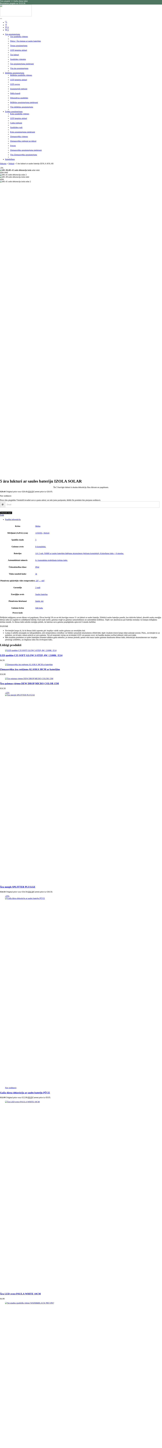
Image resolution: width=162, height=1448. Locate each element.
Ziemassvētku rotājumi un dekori (23, 141)
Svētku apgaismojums (14, 111)
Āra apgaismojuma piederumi (22, 64)
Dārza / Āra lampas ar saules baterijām (25, 41)
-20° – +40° (40, 581)
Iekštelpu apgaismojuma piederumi (24, 102)
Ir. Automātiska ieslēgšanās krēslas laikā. (51, 560)
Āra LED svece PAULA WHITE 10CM (20, 1293)
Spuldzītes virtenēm (18, 59)
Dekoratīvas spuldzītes (19, 98)
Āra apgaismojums (12, 34)
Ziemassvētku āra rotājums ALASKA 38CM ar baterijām (30, 669)
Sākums (3, 163)
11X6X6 (38, 533)
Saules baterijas (41, 594)
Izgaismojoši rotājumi (18, 89)
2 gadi (37, 587)
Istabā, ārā (39, 601)
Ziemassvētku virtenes (19, 136)
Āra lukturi (14, 55)
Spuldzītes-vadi (16, 127)
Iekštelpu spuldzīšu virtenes (21, 75)
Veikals (11, 163)
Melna (37, 526)
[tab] (83, 519)
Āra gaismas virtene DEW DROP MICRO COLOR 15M (29, 683)
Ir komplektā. (40, 547)
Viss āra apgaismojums (19, 68)
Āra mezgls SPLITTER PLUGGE (17, 887)
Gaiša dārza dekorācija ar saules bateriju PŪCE (25, 1092)
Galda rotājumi (16, 123)
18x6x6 (46, 533)
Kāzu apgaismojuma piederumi (22, 132)
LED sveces (15, 84)
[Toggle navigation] (1, 18)
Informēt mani (6, 513)
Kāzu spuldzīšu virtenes (19, 114)
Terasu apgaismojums (18, 46)
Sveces (13, 146)
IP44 (37, 567)
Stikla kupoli (15, 93)
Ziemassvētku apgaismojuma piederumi (26, 150)
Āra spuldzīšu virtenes (19, 36)
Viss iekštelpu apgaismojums (21, 107)
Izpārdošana (10, 159)
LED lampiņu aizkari (18, 50)
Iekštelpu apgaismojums (14, 73)
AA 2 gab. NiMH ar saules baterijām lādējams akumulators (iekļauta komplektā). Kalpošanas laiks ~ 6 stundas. (79, 553)
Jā (36, 574)
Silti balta (39, 608)
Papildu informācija (13, 519)
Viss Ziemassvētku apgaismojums (23, 155)
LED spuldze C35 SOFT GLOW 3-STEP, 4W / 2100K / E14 (31, 655)
